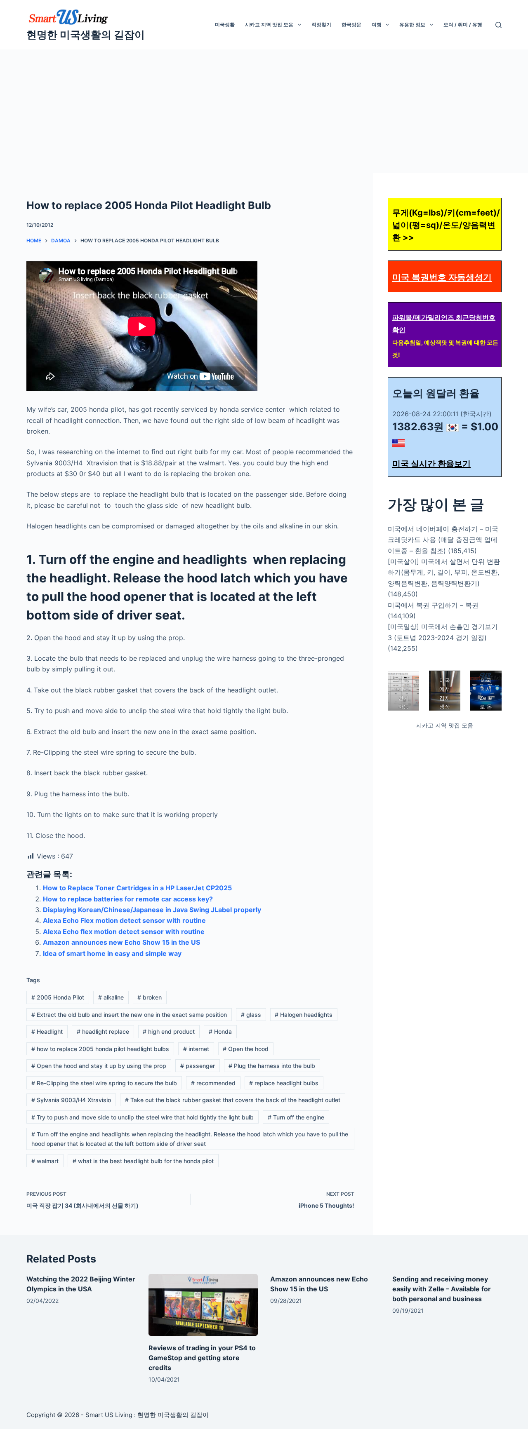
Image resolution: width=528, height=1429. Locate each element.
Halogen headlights (303, 1014)
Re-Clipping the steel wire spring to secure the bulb (104, 1082)
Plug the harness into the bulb (272, 1065)
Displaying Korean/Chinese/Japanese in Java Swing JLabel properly (152, 910)
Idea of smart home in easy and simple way (112, 953)
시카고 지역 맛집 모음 (269, 24)
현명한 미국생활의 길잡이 (85, 34)
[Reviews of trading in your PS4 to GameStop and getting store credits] (203, 1304)
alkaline (111, 997)
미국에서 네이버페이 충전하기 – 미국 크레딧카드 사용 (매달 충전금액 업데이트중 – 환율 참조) (443, 540)
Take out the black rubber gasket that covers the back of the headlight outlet (232, 1099)
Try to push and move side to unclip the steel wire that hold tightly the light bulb (142, 1117)
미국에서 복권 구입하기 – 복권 (433, 605)
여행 (377, 24)
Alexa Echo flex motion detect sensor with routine (124, 931)
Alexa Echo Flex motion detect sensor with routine (124, 920)
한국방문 (351, 24)
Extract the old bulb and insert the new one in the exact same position (129, 1014)
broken (149, 997)
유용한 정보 (412, 24)
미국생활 (225, 24)
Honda (220, 1031)
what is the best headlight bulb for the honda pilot (143, 1160)
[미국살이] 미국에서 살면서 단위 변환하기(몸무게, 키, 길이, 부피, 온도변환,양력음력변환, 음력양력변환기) (444, 572)
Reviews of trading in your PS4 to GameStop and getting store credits (202, 1358)
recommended (213, 1082)
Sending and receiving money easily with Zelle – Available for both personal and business (441, 1289)
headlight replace (103, 1031)
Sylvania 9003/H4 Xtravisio (71, 1099)
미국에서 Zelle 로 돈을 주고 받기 (486, 707)
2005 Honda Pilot (57, 997)
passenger (197, 1065)
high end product (169, 1031)
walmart (45, 1160)
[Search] (498, 25)
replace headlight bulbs (283, 1082)
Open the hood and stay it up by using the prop (98, 1065)
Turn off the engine (296, 1117)
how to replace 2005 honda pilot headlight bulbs (100, 1048)
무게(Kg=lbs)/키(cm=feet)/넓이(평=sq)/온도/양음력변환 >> (446, 225)
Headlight (47, 1031)
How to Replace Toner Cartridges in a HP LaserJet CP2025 (137, 888)
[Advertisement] (264, 111)
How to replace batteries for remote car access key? (128, 899)
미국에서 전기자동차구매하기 (403, 707)
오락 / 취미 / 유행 (462, 24)
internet (196, 1048)
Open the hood (246, 1048)
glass (251, 1014)
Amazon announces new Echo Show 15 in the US (121, 942)
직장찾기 (321, 24)
